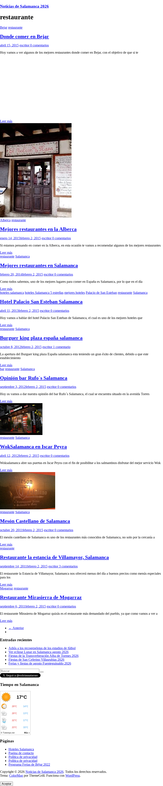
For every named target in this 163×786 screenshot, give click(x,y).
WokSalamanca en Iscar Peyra (33, 446)
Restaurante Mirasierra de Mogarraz (41, 597)
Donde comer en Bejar (24, 36)
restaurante (15, 27)
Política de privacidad (22, 757)
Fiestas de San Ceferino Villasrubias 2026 (36, 659)
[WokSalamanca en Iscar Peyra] (21, 434)
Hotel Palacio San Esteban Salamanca (41, 301)
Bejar (3, 27)
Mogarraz (6, 588)
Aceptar (6, 783)
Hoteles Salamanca (21, 749)
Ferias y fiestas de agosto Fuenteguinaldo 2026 (39, 663)
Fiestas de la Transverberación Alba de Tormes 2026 (43, 656)
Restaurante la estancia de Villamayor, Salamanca (54, 557)
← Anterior (16, 628)
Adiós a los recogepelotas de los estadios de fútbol (42, 648)
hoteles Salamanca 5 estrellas (44, 292)
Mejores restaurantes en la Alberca (38, 229)
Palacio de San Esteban (101, 292)
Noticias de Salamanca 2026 (24, 6)
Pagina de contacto (21, 753)
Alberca (5, 220)
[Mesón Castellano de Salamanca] (27, 508)
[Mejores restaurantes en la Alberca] (36, 216)
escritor (25, 45)
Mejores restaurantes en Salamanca (39, 265)
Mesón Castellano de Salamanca (35, 521)
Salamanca (22, 256)
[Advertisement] (81, 87)
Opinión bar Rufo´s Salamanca (33, 378)
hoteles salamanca (12, 292)
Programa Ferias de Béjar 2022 (29, 764)
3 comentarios (68, 566)
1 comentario (61, 347)
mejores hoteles (74, 292)
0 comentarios (39, 45)
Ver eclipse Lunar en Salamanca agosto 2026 (38, 652)
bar (2, 369)
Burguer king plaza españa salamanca (41, 338)
